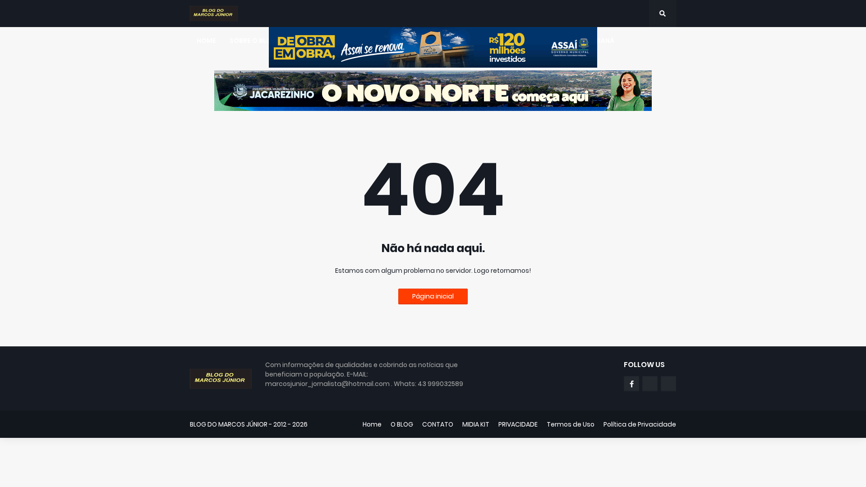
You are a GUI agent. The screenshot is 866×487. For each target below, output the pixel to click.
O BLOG (402, 424)
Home (372, 424)
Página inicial (433, 296)
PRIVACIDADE (518, 424)
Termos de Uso (570, 424)
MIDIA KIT (475, 424)
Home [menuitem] (206, 40)
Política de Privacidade (639, 424)
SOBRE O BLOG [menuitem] (253, 40)
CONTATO (437, 424)
